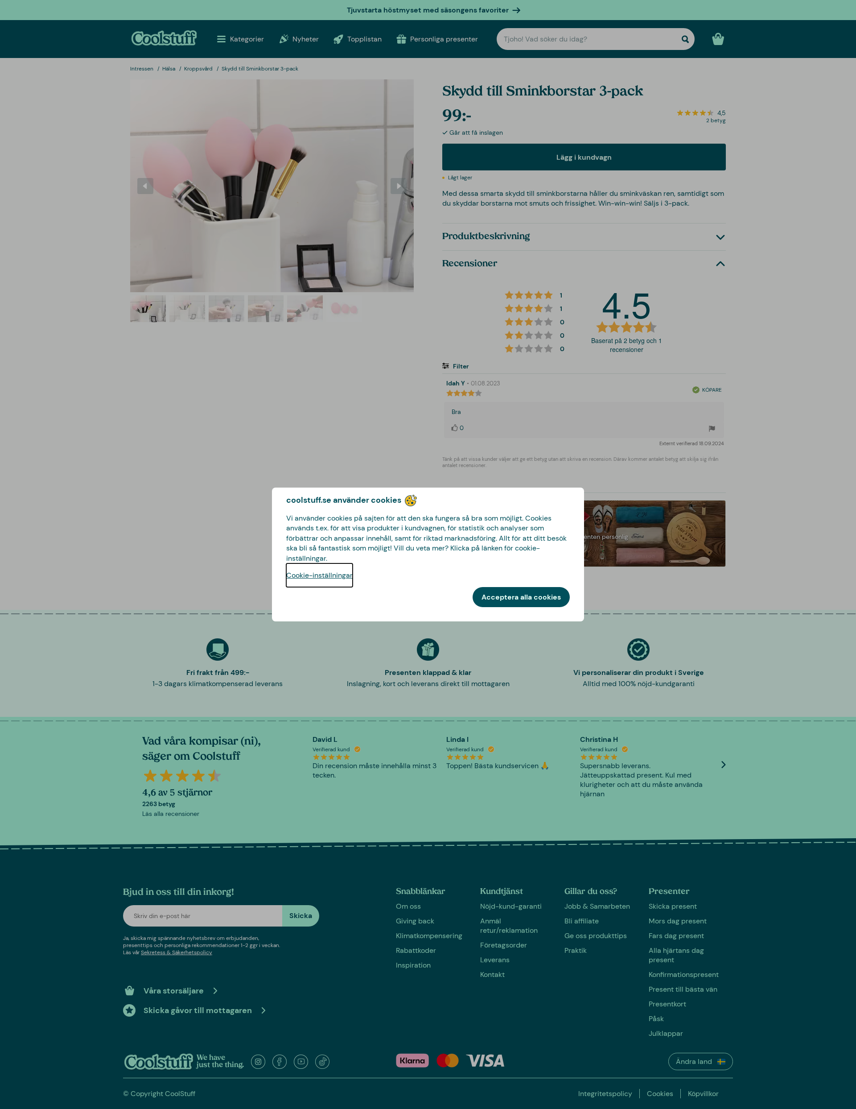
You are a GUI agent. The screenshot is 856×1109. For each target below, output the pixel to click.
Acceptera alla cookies (521, 597)
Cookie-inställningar (319, 575)
